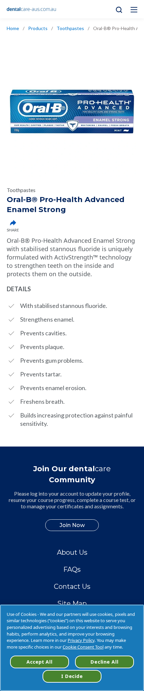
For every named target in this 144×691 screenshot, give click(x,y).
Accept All (39, 662)
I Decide (72, 676)
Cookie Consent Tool (83, 647)
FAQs (72, 569)
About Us (72, 552)
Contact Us (72, 586)
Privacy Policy (81, 640)
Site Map (72, 603)
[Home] (31, 9)
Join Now (72, 525)
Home (13, 28)
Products (38, 28)
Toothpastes (70, 28)
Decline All (104, 662)
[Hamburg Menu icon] (134, 9)
